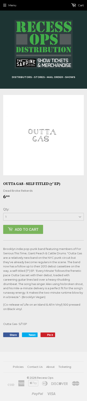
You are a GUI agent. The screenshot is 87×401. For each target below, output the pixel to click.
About (50, 366)
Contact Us (34, 366)
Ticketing (64, 366)
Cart (80, 5)
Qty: (6, 209)
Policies (18, 366)
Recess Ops (45, 377)
